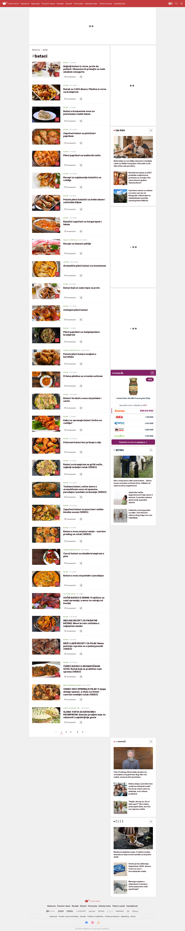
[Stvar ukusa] (10, 3)
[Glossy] (135, 911)
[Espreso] (70, 911)
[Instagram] (92, 922)
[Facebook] (86, 922)
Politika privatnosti (112, 916)
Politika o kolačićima (95, 916)
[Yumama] (81, 911)
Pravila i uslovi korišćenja (68, 916)
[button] (70, 77)
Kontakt (83, 916)
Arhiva (132, 916)
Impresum (53, 916)
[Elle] (110, 911)
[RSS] (98, 922)
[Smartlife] (120, 911)
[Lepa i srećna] (92, 911)
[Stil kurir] (128, 911)
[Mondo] (50, 911)
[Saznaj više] (151, 130)
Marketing (125, 916)
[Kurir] (61, 911)
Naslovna (36, 50)
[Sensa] (101, 911)
